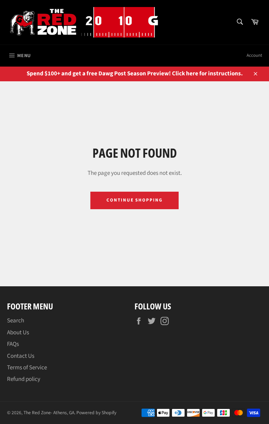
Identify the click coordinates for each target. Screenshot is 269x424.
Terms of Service (27, 367)
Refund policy (23, 379)
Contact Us (20, 356)
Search (15, 320)
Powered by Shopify (96, 412)
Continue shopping (134, 200)
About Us (18, 332)
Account (254, 55)
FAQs (13, 344)
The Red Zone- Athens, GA (48, 412)
